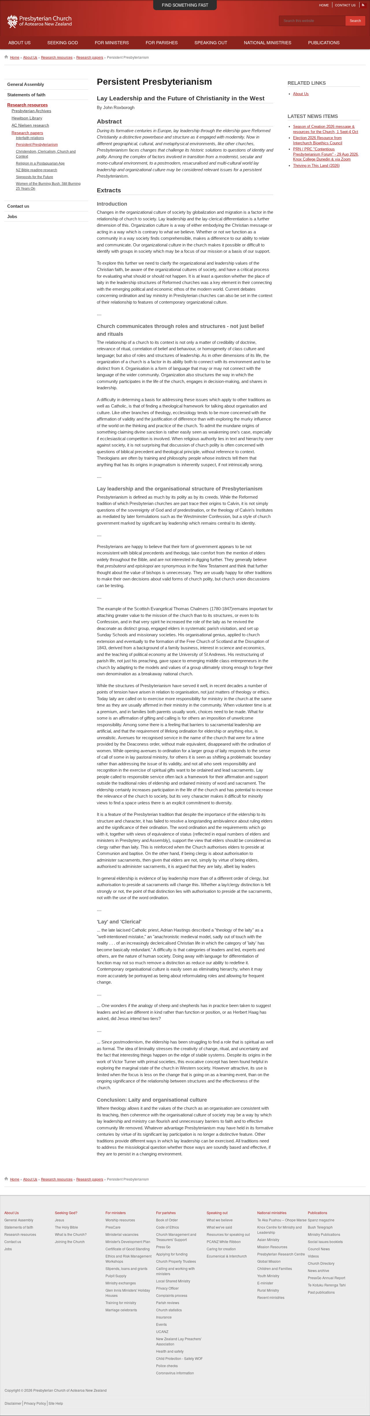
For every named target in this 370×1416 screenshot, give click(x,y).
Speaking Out (211, 42)
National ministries (271, 1212)
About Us (19, 42)
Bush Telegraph (320, 1227)
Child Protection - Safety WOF (179, 1358)
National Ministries (267, 42)
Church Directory (321, 1263)
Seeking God (62, 42)
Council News (319, 1248)
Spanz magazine (321, 1219)
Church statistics (169, 1309)
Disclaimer (13, 1403)
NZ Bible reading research (36, 170)
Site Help (56, 1403)
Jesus (59, 1219)
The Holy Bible (66, 1227)
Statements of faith (26, 94)
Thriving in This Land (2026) (316, 165)
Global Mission (269, 1261)
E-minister (265, 1282)
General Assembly (25, 84)
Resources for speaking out (228, 1234)
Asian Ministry (268, 1239)
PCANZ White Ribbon (224, 1241)
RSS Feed (363, 6)
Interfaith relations (30, 138)
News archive (318, 1270)
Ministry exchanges (121, 1282)
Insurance (164, 1316)
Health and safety (170, 1351)
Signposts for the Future (34, 177)
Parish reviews (167, 1302)
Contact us (18, 206)
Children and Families (274, 1268)
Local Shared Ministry (173, 1280)
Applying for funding (172, 1253)
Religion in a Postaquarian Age (40, 163)
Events (161, 1324)
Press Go (163, 1246)
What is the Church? (71, 1234)
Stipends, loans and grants (126, 1268)
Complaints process (171, 1295)
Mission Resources (272, 1246)
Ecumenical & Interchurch (227, 1255)
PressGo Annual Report (326, 1277)
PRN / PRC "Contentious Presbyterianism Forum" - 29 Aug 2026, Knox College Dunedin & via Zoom (326, 154)
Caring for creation (221, 1248)
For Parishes (162, 42)
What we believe (220, 1219)
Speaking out (217, 1212)
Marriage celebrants (121, 1309)
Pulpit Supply (116, 1275)
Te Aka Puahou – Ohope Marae (282, 1219)
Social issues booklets (325, 1241)
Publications (324, 42)
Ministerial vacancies (122, 1234)
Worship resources (120, 1219)
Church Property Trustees (176, 1261)
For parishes (166, 1212)
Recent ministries (270, 1297)
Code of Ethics (167, 1227)
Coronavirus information (175, 1372)
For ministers (116, 1212)
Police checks (167, 1365)
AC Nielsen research (30, 125)
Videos (313, 1255)
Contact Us (345, 5)
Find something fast (185, 5)
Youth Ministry (268, 1275)
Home (324, 5)
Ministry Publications (324, 1234)
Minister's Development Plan (128, 1241)
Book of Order (167, 1219)
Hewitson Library (27, 118)
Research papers (89, 57)
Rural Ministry (268, 1290)
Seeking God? (66, 1212)
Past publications (321, 1292)
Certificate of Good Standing (128, 1248)
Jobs (12, 216)
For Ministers (112, 42)
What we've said (219, 1227)
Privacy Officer (167, 1288)
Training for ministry (121, 1302)
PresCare (113, 1227)
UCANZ (162, 1331)
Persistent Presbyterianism (37, 145)
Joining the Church (70, 1241)
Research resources (57, 57)
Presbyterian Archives (31, 110)
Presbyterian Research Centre (281, 1253)
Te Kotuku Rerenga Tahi (327, 1284)
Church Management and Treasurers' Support (176, 1237)
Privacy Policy (35, 1403)
